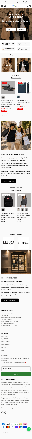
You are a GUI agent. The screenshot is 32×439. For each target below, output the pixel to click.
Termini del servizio (7, 339)
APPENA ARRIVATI (16, 188)
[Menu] (2, 6)
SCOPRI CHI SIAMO (10, 300)
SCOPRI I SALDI (9, 181)
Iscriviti (16, 374)
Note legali (4, 336)
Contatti (3, 347)
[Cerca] (6, 6)
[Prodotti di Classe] (16, 6)
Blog (2, 350)
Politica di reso (5, 344)
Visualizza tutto (16, 78)
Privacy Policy (5, 341)
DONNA (10, 29)
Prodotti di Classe (9, 433)
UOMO (21, 29)
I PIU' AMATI (16, 75)
